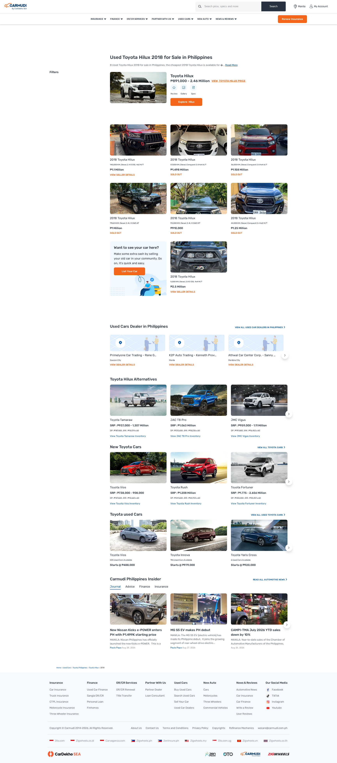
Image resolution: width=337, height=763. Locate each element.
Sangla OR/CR (95, 695)
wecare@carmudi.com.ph (272, 728)
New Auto (203, 19)
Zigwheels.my (198, 740)
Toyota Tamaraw (121, 420)
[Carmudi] (15, 6)
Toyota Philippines (80, 668)
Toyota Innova (180, 555)
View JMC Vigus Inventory (245, 436)
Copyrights (218, 728)
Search (274, 6)
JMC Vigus (238, 420)
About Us (136, 728)
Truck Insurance (59, 695)
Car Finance (243, 701)
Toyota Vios (118, 487)
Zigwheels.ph (144, 740)
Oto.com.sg (224, 740)
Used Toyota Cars (272, 515)
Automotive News (274, 579)
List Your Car (129, 271)
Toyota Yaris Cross (244, 555)
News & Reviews (225, 19)
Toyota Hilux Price (231, 80)
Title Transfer (124, 695)
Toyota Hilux (181, 75)
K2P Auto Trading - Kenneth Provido (192, 355)
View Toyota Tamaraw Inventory (128, 436)
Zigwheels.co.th (278, 740)
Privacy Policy (200, 728)
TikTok (275, 695)
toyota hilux (94, 668)
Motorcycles (210, 695)
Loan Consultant (155, 695)
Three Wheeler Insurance (64, 713)
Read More (231, 65)
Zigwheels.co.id (85, 740)
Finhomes (93, 707)
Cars (206, 689)
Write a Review (244, 707)
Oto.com (60, 740)
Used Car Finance (97, 689)
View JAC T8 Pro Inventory (185, 436)
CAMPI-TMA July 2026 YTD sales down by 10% (255, 632)
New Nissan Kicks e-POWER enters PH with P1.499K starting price (136, 632)
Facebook (277, 689)
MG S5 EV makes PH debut (190, 630)
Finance (115, 19)
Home (58, 668)
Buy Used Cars (183, 689)
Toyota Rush (179, 487)
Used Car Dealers (184, 707)
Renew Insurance (292, 19)
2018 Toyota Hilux (122, 159)
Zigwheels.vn (250, 740)
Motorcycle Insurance (62, 707)
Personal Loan (95, 701)
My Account (321, 6)
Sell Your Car (181, 701)
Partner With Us (161, 19)
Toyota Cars (275, 447)
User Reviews (244, 713)
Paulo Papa (116, 647)
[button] (284, 355)
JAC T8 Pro (178, 420)
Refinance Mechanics (241, 728)
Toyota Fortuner (242, 487)
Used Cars (184, 19)
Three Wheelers (212, 701)
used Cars (67, 668)
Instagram (278, 701)
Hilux (191, 101)
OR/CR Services (136, 19)
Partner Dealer (153, 689)
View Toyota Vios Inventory (125, 503)
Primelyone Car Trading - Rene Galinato (133, 355)
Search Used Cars (184, 695)
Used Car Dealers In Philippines (264, 327)
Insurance (97, 19)
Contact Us (152, 728)
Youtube (277, 707)
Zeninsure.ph (171, 740)
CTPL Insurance (59, 701)
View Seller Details (122, 174)
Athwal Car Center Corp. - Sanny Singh (252, 355)
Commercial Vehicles (215, 707)
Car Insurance (58, 689)
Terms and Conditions (175, 728)
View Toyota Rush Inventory (185, 503)
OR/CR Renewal (125, 689)
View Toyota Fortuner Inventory (248, 503)
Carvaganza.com (115, 740)
